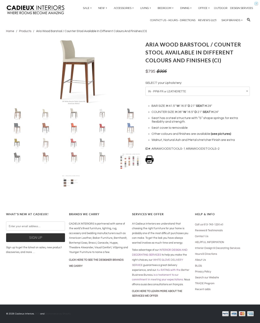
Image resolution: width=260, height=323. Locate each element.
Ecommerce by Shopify (58, 313)
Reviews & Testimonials (209, 230)
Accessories (124, 8)
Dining (186, 8)
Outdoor (221, 8)
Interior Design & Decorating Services (217, 248)
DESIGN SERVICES (241, 8)
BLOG (198, 265)
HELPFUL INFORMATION (209, 242)
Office (204, 8)
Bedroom (165, 8)
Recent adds (202, 289)
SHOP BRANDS (232, 20)
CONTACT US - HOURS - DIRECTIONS (172, 20)
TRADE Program (204, 283)
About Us (200, 259)
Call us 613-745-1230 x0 (209, 224)
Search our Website (207, 277)
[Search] (248, 20)
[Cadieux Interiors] (35, 10)
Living (145, 8)
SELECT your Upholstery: (163, 82)
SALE (87, 8)
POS (37, 313)
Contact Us (201, 236)
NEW (102, 8)
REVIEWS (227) (207, 20)
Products (25, 31)
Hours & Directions (206, 254)
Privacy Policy (203, 271)
